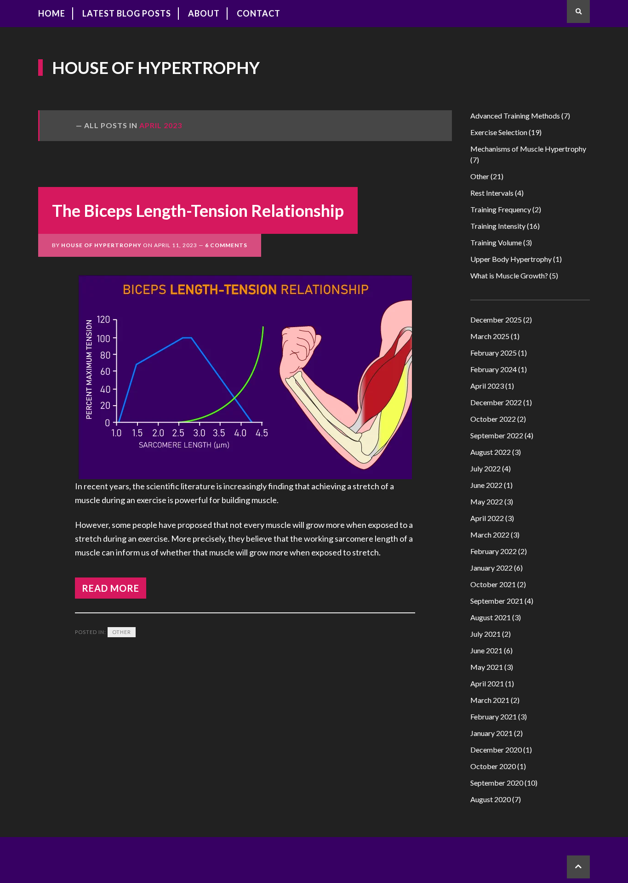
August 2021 (490, 617)
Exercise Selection (498, 132)
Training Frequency (500, 209)
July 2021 (485, 633)
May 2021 (486, 666)
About (204, 13)
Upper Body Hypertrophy (511, 259)
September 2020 (496, 782)
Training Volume (496, 242)
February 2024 (493, 369)
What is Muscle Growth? (509, 275)
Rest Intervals (492, 192)
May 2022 (486, 501)
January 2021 (491, 733)
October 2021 (493, 584)
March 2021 (489, 700)
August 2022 (490, 451)
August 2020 (490, 799)
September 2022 (496, 435)
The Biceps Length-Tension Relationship (198, 210)
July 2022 (485, 468)
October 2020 (493, 766)
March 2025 (489, 336)
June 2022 (486, 485)
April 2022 (487, 518)
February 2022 (493, 551)
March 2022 (489, 534)
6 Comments (226, 245)
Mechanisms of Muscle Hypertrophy (528, 148)
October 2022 (493, 418)
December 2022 (496, 402)
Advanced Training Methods (515, 115)
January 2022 (491, 567)
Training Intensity (497, 225)
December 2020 (496, 749)
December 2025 (496, 319)
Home (51, 13)
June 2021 (486, 650)
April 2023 (487, 385)
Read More (110, 588)
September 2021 (496, 600)
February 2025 (493, 352)
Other (121, 632)
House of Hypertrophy (156, 67)
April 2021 (487, 683)
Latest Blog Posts (126, 13)
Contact (258, 13)
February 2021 (493, 716)
